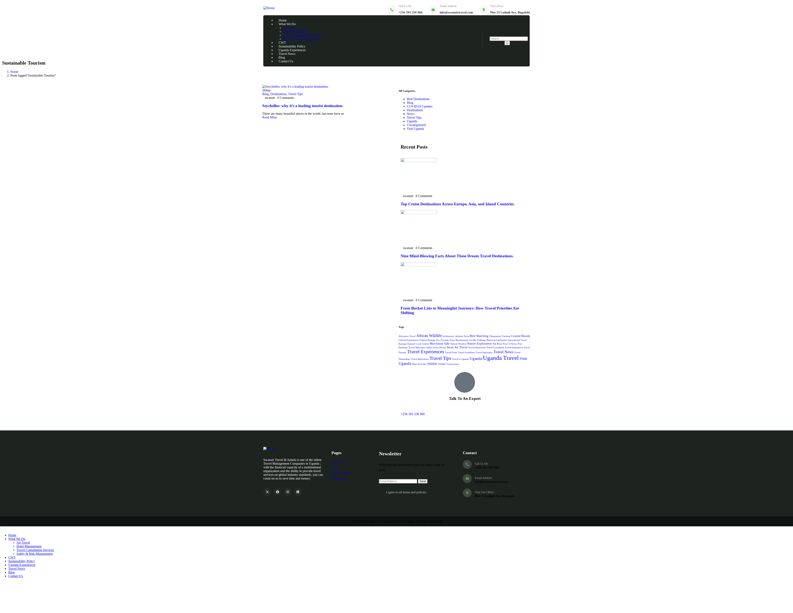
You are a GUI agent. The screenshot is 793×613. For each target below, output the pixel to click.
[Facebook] (277, 492)
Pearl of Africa (510, 344)
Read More (270, 117)
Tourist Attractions (477, 347)
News (410, 114)
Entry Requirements (459, 340)
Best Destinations (418, 99)
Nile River (497, 344)
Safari (429, 347)
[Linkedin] (298, 492)
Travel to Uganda (460, 359)
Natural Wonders (458, 344)
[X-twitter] (267, 492)
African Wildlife (429, 335)
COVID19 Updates (419, 106)
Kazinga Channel (407, 344)
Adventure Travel (407, 336)
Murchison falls (440, 343)
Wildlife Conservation (448, 364)
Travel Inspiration (484, 352)
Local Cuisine (422, 344)
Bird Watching (479, 336)
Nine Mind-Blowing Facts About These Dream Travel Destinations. (457, 256)
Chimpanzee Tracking (499, 336)
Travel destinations (514, 347)
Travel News (503, 352)
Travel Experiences (425, 351)
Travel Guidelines (466, 352)
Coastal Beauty (521, 336)
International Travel (517, 340)
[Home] (269, 8)
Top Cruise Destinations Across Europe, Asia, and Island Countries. (458, 204)
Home (14, 71)
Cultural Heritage (427, 340)
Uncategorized (416, 125)
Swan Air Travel (457, 347)
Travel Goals (451, 352)
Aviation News (462, 336)
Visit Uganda (415, 128)
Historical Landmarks (496, 340)
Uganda (412, 121)
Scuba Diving (439, 347)
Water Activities (419, 364)
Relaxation (420, 347)
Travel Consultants (495, 347)
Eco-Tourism (442, 340)
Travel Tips (295, 94)
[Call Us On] (391, 9)
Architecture (448, 336)
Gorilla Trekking (477, 340)
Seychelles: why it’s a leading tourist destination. (302, 106)
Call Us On (404, 6)
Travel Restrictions (420, 359)
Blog (265, 94)
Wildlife (432, 363)
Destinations (278, 94)
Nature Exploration (479, 343)
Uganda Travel (501, 357)
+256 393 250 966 (413, 414)
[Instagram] (288, 492)
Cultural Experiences (408, 340)
